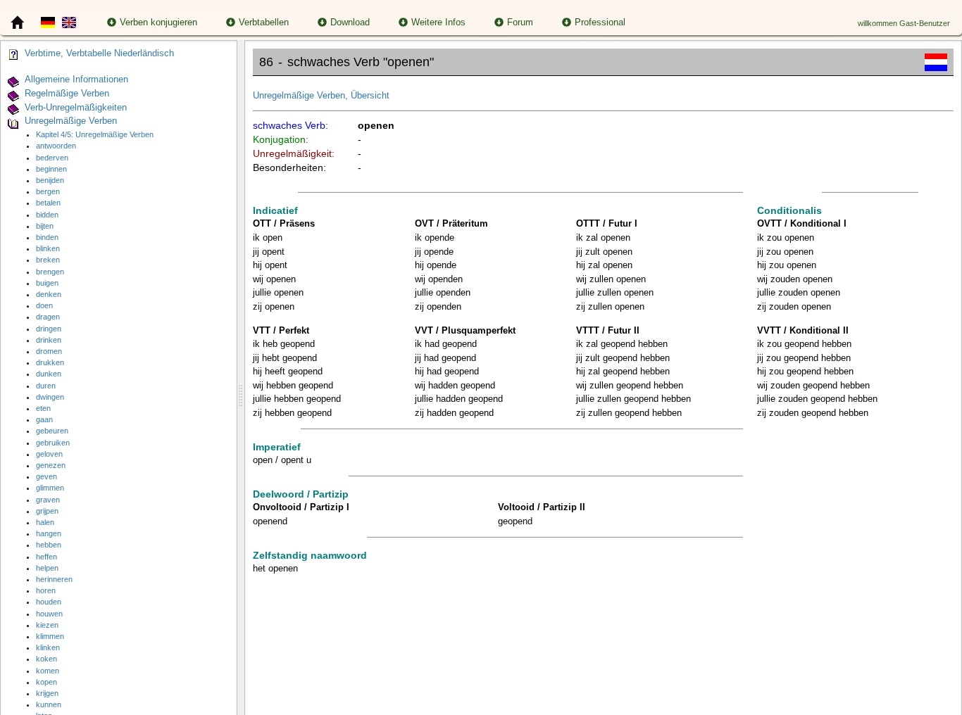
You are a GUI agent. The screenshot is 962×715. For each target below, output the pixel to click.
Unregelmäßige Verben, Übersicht (321, 96)
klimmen (50, 636)
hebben (48, 544)
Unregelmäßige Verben (71, 122)
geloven (49, 454)
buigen (47, 283)
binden (47, 237)
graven (48, 499)
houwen (49, 613)
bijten (45, 226)
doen (44, 305)
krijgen (47, 693)
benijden (50, 180)
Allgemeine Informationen (76, 79)
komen (47, 670)
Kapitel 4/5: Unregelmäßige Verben (95, 134)
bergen (48, 191)
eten (43, 408)
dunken (48, 373)
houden (48, 601)
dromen (49, 351)
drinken (48, 340)
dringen (48, 328)
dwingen (50, 397)
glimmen (50, 487)
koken (46, 658)
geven (46, 476)
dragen (48, 316)
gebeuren (52, 430)
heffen (46, 556)
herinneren (54, 579)
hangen (48, 533)
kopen (46, 682)
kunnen (48, 704)
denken (48, 294)
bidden (47, 214)
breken (48, 259)
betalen (48, 202)
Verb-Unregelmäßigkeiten (76, 108)
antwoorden (56, 145)
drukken (50, 362)
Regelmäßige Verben (67, 94)
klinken (48, 647)
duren (46, 385)
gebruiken (53, 442)
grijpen (47, 511)
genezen (50, 465)
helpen (47, 568)
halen (45, 522)
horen (46, 590)
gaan (44, 419)
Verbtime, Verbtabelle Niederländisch (99, 53)
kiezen (47, 625)
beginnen (51, 169)
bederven (52, 157)
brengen (50, 271)
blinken (48, 248)
